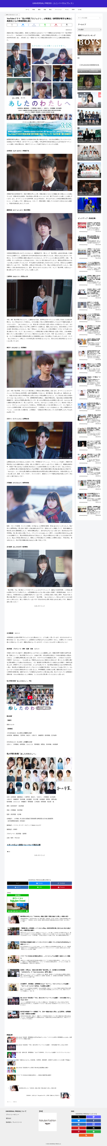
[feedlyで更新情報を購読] (93, 1131)
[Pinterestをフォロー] (78, 1131)
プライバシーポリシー (12, 1114)
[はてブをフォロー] (78, 1124)
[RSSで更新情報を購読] (86, 1135)
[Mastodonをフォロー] (93, 1116)
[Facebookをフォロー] (93, 1120)
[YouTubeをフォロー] (78, 1127)
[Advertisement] (39, 617)
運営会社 (8, 1118)
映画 (9, 851)
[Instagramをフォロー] (93, 1124)
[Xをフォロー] (78, 1116)
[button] (67, 25)
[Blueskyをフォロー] (78, 1120)
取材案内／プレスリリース (14, 1122)
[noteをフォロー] (93, 1127)
